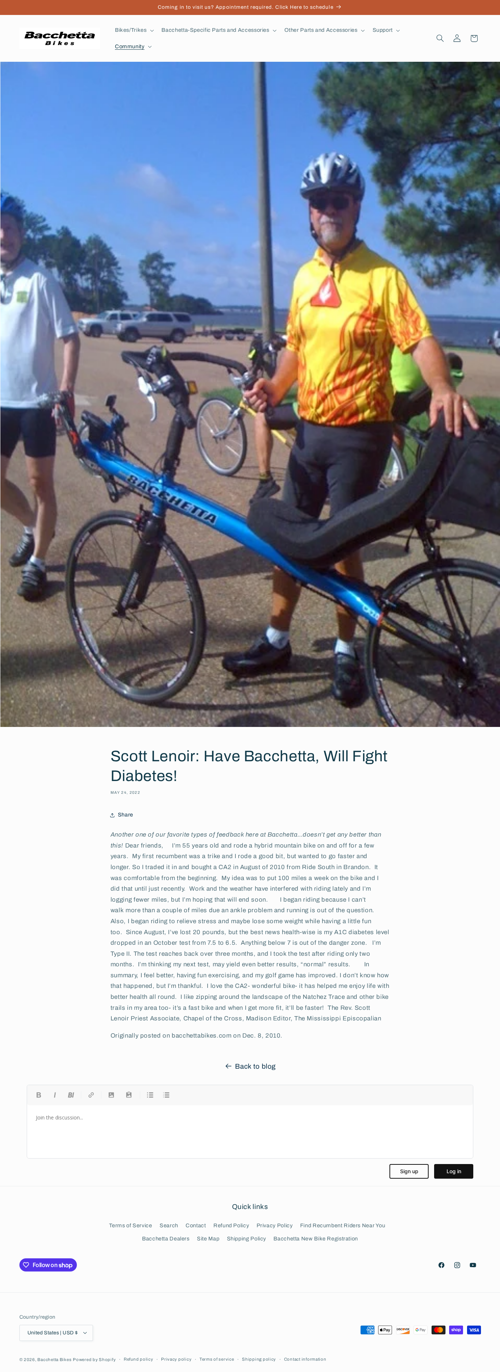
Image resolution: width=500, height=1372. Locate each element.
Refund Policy (231, 1225)
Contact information (305, 1359)
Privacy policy (176, 1359)
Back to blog (255, 1066)
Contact (196, 1225)
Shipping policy (259, 1359)
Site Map (208, 1239)
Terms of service (216, 1359)
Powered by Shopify (94, 1359)
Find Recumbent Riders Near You (342, 1225)
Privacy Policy (275, 1225)
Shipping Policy (246, 1239)
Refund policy (138, 1359)
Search (169, 1225)
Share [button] (125, 815)
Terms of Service (130, 1225)
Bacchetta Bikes (54, 1359)
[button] (133, 30)
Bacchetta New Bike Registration (315, 1239)
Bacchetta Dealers (166, 1239)
